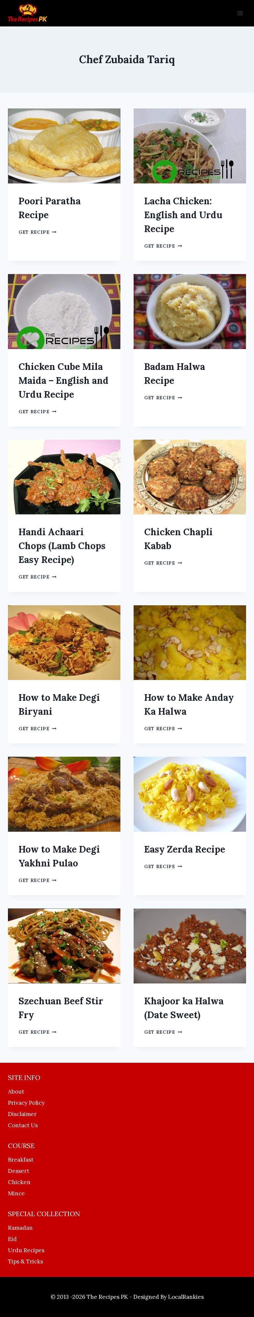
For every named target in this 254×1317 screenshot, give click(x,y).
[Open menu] (240, 13)
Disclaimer (22, 1114)
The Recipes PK (107, 1296)
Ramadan (20, 1227)
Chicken (19, 1182)
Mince (16, 1193)
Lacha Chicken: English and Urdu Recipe (183, 215)
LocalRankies (186, 1296)
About (16, 1091)
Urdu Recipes (26, 1250)
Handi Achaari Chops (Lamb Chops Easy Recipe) (62, 546)
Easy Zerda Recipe (184, 849)
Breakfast (20, 1159)
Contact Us (23, 1125)
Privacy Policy (26, 1102)
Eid (12, 1239)
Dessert (18, 1171)
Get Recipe (37, 232)
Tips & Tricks (25, 1261)
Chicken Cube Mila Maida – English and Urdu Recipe (63, 380)
